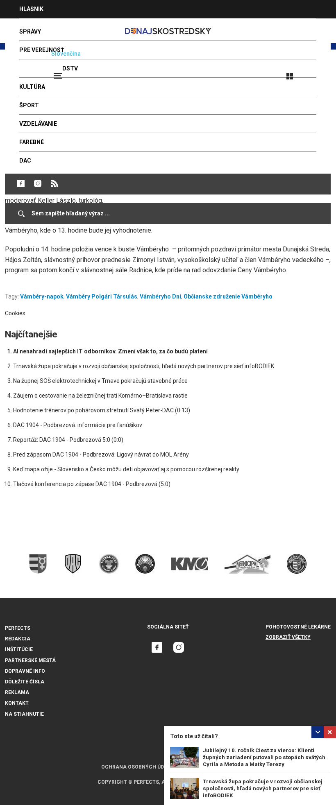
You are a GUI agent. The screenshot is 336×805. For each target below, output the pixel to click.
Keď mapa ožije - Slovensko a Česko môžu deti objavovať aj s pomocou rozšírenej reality (126, 469)
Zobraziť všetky (288, 637)
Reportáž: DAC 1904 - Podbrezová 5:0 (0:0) (68, 439)
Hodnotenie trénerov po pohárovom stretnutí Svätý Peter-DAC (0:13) (101, 410)
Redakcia (17, 639)
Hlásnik (31, 9)
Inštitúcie (19, 649)
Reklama (17, 692)
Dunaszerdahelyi (21, 183)
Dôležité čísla (24, 682)
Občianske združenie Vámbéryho (228, 296)
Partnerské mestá (30, 660)
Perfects (17, 628)
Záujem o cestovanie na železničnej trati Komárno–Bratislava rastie (100, 395)
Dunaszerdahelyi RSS (54, 183)
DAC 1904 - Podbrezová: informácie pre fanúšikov (77, 425)
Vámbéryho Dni (160, 296)
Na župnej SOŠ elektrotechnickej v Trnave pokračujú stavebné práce (100, 381)
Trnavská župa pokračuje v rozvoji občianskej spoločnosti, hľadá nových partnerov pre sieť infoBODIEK (262, 788)
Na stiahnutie (24, 714)
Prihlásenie (316, 72)
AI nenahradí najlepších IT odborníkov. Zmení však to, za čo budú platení (110, 351)
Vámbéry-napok (42, 296)
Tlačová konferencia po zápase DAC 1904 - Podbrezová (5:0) (91, 484)
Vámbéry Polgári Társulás (101, 296)
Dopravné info (25, 671)
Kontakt (17, 703)
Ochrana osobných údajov (139, 767)
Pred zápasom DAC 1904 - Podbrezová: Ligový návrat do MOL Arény (101, 454)
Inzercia (32, 27)
